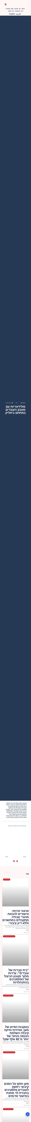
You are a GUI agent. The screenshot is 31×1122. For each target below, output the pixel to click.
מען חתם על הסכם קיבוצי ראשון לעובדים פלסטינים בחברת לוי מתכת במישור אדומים (16, 1090)
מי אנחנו (17, 8)
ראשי (23, 8)
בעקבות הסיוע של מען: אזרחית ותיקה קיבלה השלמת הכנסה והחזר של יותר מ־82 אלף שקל (16, 1033)
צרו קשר (11, 11)
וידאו (17, 402)
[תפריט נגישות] (28, 1114)
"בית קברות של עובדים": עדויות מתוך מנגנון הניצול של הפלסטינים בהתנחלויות (16, 976)
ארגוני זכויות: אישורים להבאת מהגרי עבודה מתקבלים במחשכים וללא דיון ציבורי (15, 917)
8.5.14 (9, 825)
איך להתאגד (19, 11)
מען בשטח (9, 8)
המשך (27, 930)
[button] (5, 4)
